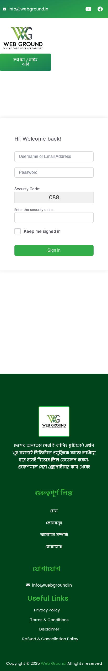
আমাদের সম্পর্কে (54, 534)
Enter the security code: (33, 209)
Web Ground (53, 663)
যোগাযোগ (54, 546)
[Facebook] (100, 9)
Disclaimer (49, 629)
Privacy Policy (47, 610)
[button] (97, 38)
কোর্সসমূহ (54, 523)
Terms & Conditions (49, 619)
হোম (54, 511)
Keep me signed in (42, 231)
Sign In (54, 250)
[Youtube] (88, 9)
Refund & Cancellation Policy (50, 638)
